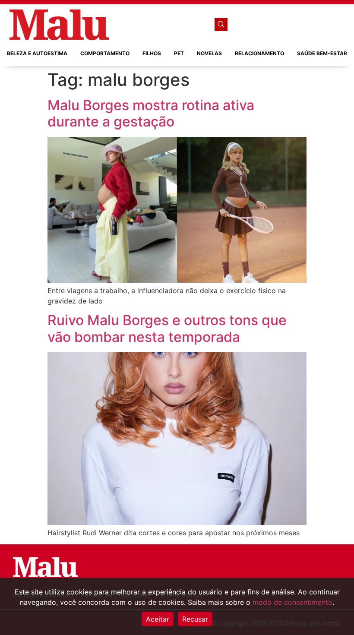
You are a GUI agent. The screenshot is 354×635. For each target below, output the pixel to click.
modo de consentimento (292, 602)
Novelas (209, 53)
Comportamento (105, 53)
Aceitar (157, 619)
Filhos (151, 53)
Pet (179, 53)
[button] (221, 24)
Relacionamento (259, 53)
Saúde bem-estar (322, 53)
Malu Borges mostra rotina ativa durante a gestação (150, 113)
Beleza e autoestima (37, 53)
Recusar (195, 619)
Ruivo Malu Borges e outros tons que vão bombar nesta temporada (167, 328)
